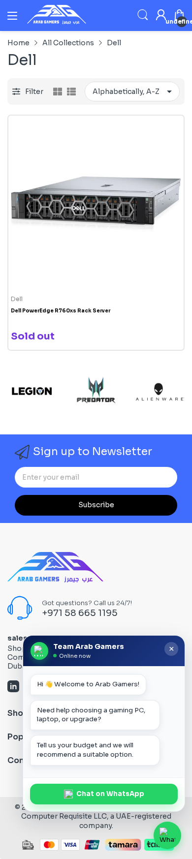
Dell (17, 299)
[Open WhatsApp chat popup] (167, 835)
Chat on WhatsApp (110, 794)
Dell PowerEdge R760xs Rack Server (60, 310)
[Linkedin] (13, 687)
